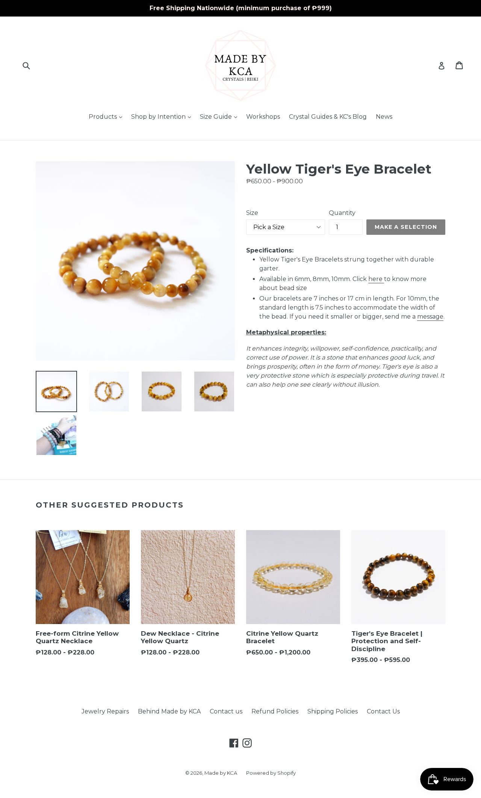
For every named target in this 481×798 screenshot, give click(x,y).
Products (107, 116)
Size (252, 212)
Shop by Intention (163, 116)
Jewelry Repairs (105, 711)
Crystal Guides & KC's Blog (328, 116)
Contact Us (383, 711)
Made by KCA (220, 773)
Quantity (342, 212)
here (375, 279)
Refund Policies (274, 711)
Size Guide (220, 116)
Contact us (226, 711)
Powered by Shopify (271, 773)
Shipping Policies (332, 711)
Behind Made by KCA (169, 711)
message (430, 316)
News (384, 116)
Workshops (263, 116)
